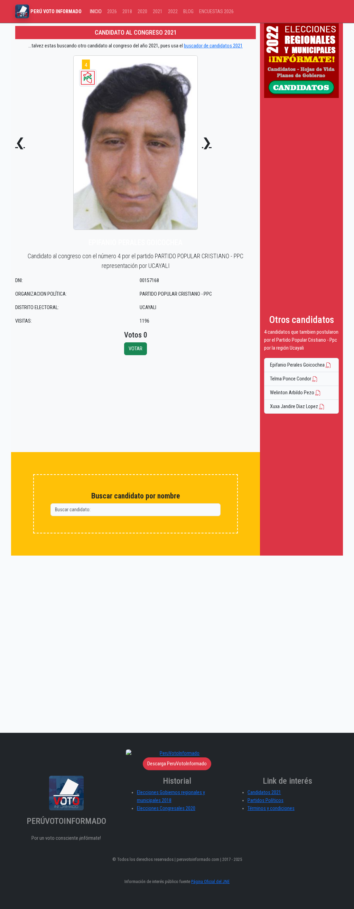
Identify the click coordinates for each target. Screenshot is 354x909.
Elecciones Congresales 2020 (166, 808)
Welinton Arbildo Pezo (292, 393)
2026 (112, 12)
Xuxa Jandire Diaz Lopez (294, 407)
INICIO (96, 12)
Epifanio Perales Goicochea (298, 365)
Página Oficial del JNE (210, 881)
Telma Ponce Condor (291, 379)
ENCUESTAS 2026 (216, 12)
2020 (142, 12)
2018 (127, 12)
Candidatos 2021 (264, 792)
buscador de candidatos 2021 (213, 46)
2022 (173, 12)
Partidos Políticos (265, 800)
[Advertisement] (135, 403)
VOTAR (135, 349)
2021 (157, 12)
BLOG (188, 12)
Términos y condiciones (271, 808)
